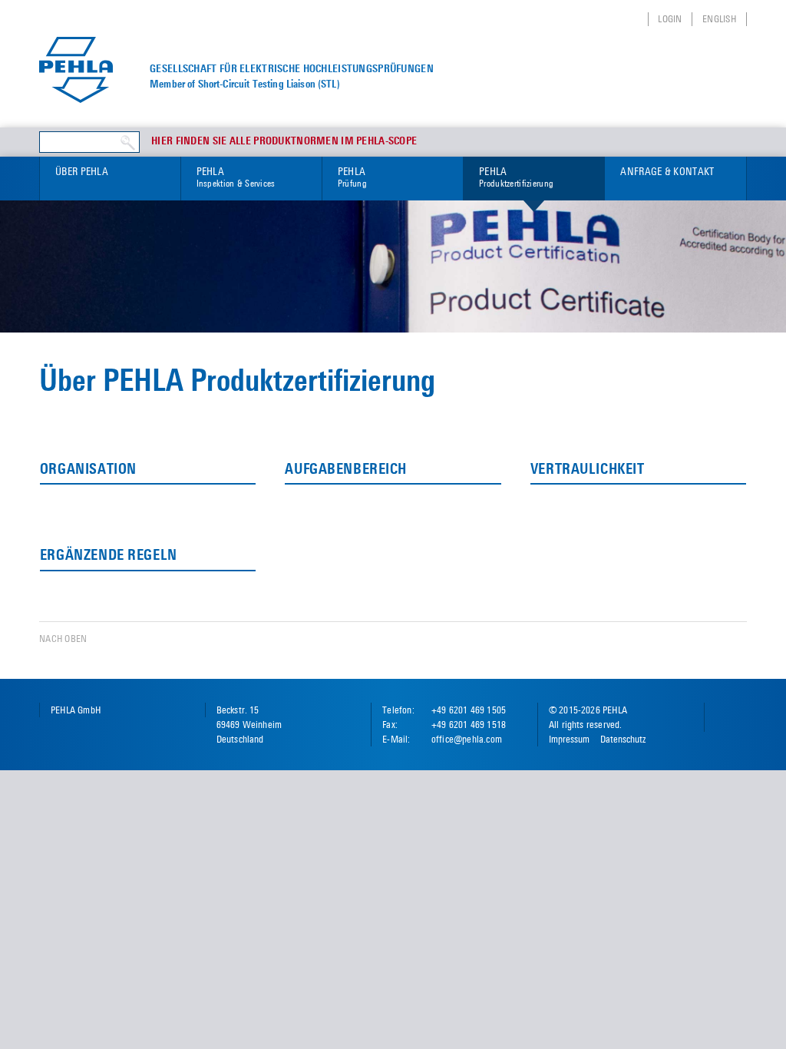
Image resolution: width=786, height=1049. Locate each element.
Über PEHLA (81, 171)
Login (670, 19)
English (719, 19)
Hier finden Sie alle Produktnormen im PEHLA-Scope (284, 141)
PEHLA (236, 177)
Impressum (569, 739)
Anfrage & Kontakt (667, 171)
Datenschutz (623, 739)
